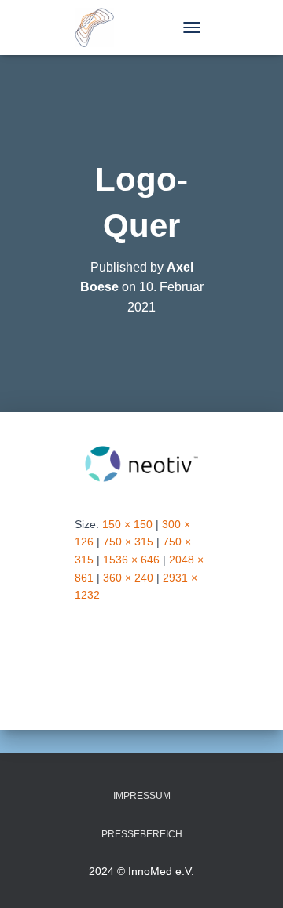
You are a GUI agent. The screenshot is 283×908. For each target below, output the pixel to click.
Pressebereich (141, 834)
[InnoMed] (100, 27)
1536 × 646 (131, 559)
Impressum (142, 795)
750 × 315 (128, 541)
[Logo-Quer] (141, 463)
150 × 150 (127, 524)
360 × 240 (128, 577)
